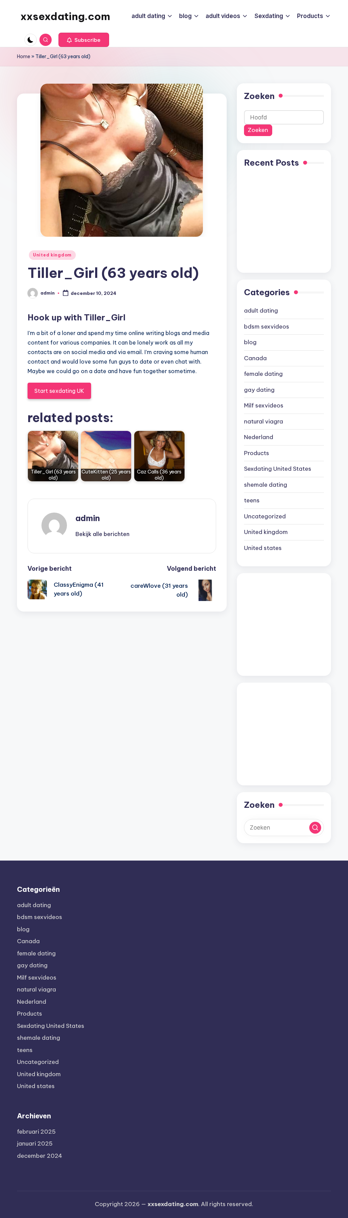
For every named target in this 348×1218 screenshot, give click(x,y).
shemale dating (265, 484)
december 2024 (39, 1155)
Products (256, 453)
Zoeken (259, 96)
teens (252, 500)
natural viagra (263, 421)
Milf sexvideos (263, 405)
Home (23, 56)
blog (250, 342)
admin (87, 518)
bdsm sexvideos (266, 326)
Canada (255, 358)
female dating (263, 374)
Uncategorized (265, 516)
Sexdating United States (277, 468)
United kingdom (52, 254)
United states (263, 548)
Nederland (258, 437)
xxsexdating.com (65, 16)
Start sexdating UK (59, 390)
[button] (83, 40)
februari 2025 (36, 1131)
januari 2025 (35, 1143)
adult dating (261, 310)
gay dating (259, 390)
